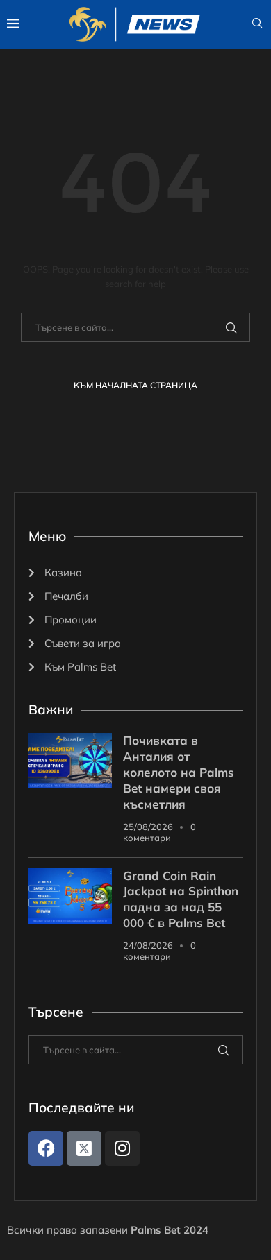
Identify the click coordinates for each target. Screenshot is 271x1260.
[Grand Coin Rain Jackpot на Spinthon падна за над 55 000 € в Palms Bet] (70, 896)
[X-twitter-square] (84, 1148)
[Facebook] (45, 1148)
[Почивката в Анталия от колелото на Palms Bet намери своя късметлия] (70, 760)
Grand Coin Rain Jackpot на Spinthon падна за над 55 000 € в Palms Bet (180, 899)
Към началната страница (135, 385)
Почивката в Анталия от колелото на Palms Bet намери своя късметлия (178, 772)
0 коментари (159, 832)
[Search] (257, 24)
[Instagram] (122, 1148)
